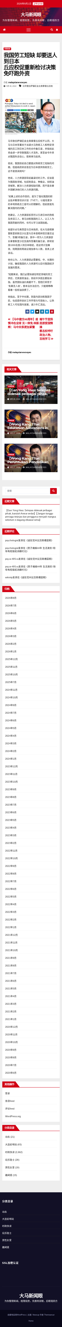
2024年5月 (10, 728)
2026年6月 (10, 613)
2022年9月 (10, 866)
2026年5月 (10, 621)
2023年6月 (10, 812)
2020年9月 (10, 1050)
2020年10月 (11, 1042)
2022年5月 (10, 896)
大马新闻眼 (31, 14)
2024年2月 (10, 751)
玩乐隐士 (10, 1160)
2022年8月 (10, 873)
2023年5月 (10, 820)
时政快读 (7, 49)
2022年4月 (10, 904)
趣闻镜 (8, 1175)
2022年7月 (10, 881)
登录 (7, 1093)
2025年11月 (11, 667)
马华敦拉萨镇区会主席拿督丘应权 (37, 86)
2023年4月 (10, 828)
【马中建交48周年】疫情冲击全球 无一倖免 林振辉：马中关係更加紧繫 (23, 323)
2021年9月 (10, 958)
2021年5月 (10, 988)
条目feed (9, 1101)
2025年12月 (11, 659)
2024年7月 (10, 713)
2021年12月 (11, 935)
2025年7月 (10, 682)
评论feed (9, 1108)
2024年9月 (10, 705)
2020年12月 (11, 1027)
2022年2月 (10, 919)
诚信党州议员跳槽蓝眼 (39, 540)
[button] (52, 29)
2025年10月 (11, 674)
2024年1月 (10, 759)
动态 (7, 1137)
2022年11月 (11, 850)
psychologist (11, 540)
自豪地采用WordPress (17, 1315)
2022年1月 (10, 927)
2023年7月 (10, 805)
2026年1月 (10, 651)
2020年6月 (10, 1073)
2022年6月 (10, 889)
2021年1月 (10, 1019)
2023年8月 (10, 797)
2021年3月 (10, 1004)
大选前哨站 (11, 1144)
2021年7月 (10, 973)
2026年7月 (10, 605)
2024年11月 (11, 690)
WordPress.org (13, 1116)
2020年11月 (11, 1034)
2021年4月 (10, 996)
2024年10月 (11, 697)
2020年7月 (10, 1065)
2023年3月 (10, 835)
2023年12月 (11, 766)
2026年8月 (10, 598)
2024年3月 (10, 743)
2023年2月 (10, 843)
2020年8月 (10, 1057)
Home (31, 1321)
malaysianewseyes (17, 82)
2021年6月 (10, 981)
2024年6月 (10, 720)
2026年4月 (10, 628)
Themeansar (49, 1315)
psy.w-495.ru (11, 559)
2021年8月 (10, 965)
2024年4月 (10, 736)
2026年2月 (10, 644)
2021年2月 (10, 1011)
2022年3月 (10, 912)
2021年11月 (11, 942)
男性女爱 (10, 1167)
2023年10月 (11, 782)
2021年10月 (11, 950)
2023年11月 (11, 774)
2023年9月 (10, 789)
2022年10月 (11, 858)
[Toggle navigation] (28, 29)
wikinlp (9, 577)
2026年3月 (10, 636)
